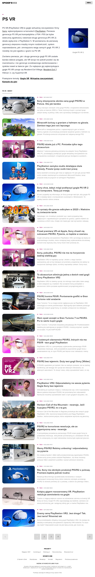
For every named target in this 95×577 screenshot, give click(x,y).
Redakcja (42, 559)
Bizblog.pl (46, 552)
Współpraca (33, 559)
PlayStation (40, 31)
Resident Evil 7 (49, 69)
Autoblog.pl (37, 552)
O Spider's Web (22, 559)
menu (89, 3)
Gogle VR (24, 78)
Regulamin (59, 559)
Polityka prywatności (71, 559)
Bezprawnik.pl (68, 552)
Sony (4, 31)
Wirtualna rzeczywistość (41, 78)
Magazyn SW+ (26, 552)
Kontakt (50, 559)
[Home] (9, 3)
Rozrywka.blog (57, 552)
